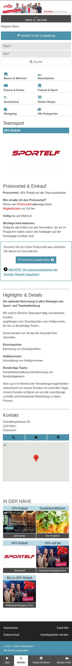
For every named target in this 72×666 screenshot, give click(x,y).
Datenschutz (12, 634)
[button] (36, 458)
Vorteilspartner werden (54, 634)
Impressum (11, 627)
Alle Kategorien (48, 113)
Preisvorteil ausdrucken (34, 259)
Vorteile (21, 662)
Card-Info (62, 627)
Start (7, 662)
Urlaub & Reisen (41, 662)
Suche (37, 62)
